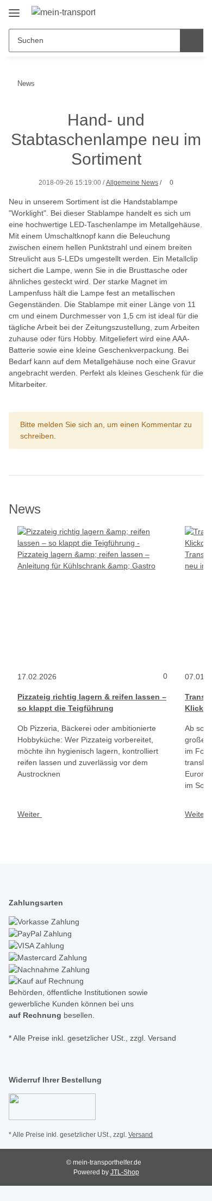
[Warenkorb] (194, 12)
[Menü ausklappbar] (14, 9)
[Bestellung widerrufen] (52, 1106)
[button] (160, 12)
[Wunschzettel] (177, 12)
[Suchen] (191, 40)
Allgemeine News (132, 182)
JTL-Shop (124, 1172)
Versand (140, 1135)
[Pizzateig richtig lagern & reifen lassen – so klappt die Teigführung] (92, 594)
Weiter (29, 814)
